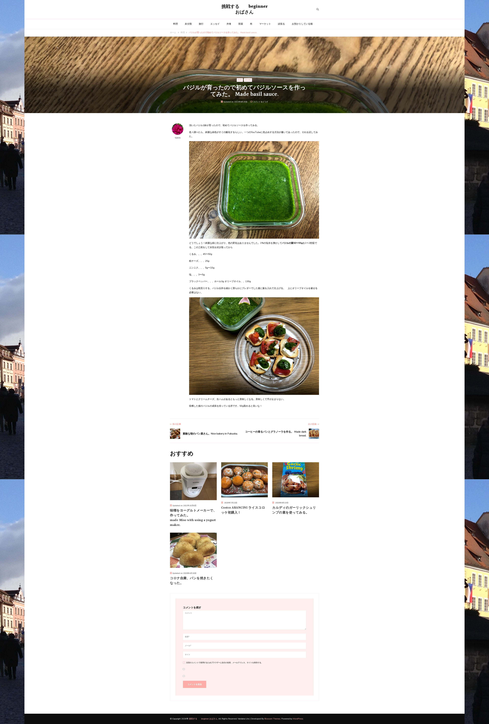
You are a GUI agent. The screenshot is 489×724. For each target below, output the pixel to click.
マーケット (265, 23)
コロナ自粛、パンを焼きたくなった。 (191, 581)
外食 (229, 23)
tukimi (178, 137)
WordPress (298, 718)
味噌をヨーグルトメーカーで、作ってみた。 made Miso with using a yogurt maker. (193, 518)
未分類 (188, 23)
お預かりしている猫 (302, 23)
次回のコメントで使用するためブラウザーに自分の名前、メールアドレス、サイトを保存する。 (224, 662)
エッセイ (215, 23)
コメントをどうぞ (260, 102)
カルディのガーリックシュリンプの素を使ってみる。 (294, 510)
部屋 (240, 23)
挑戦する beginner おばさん (244, 9)
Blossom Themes (272, 718)
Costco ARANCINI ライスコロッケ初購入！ (243, 510)
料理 (175, 23)
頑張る (281, 23)
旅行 (201, 23)
